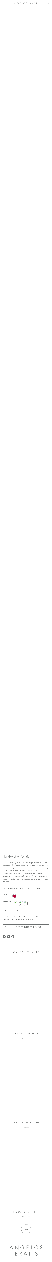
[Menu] (3, 3)
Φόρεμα (29, 919)
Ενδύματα (19, 919)
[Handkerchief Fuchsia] (4, 936)
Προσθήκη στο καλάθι (29, 927)
